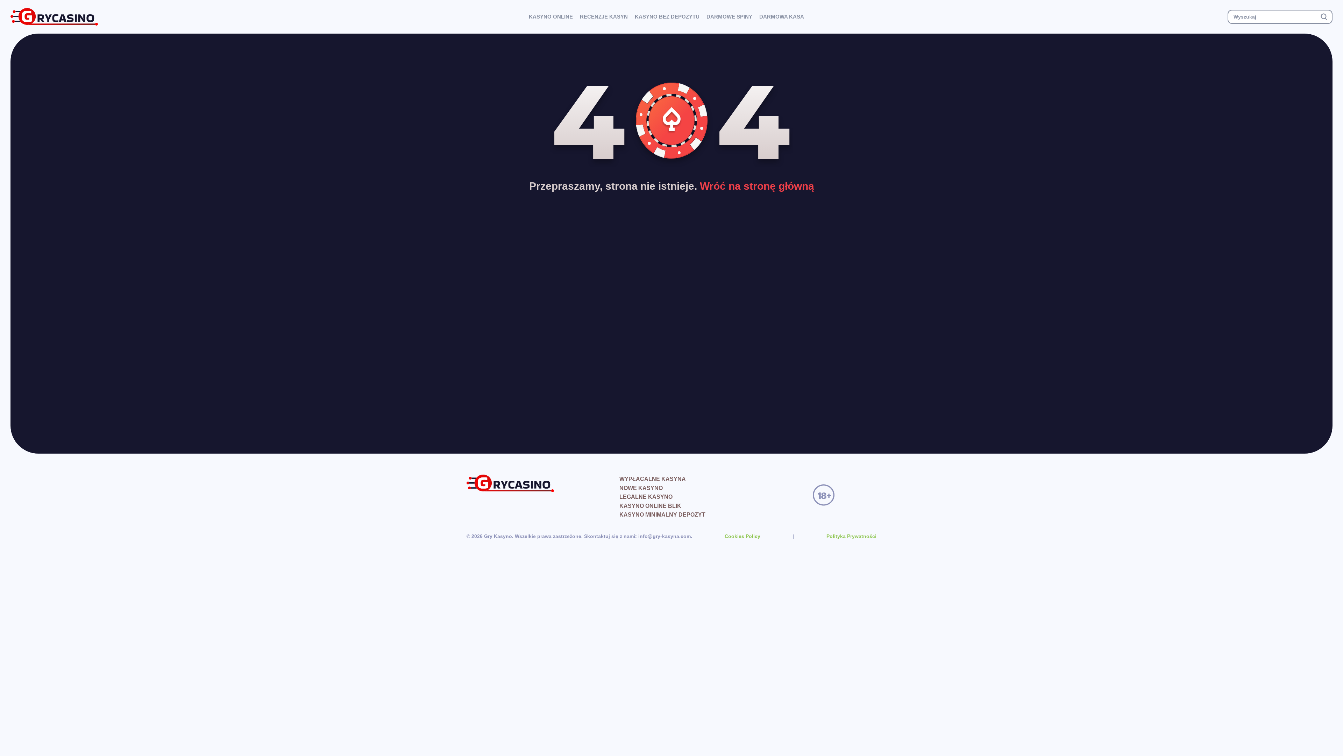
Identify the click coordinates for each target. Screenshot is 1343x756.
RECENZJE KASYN (604, 17)
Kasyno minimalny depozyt (662, 515)
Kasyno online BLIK (650, 506)
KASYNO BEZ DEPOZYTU (667, 17)
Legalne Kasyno (646, 497)
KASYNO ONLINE (551, 17)
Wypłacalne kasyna (652, 479)
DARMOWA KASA (781, 17)
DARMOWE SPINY (729, 17)
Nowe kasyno (641, 488)
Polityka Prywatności (851, 536)
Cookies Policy (742, 536)
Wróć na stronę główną (757, 186)
